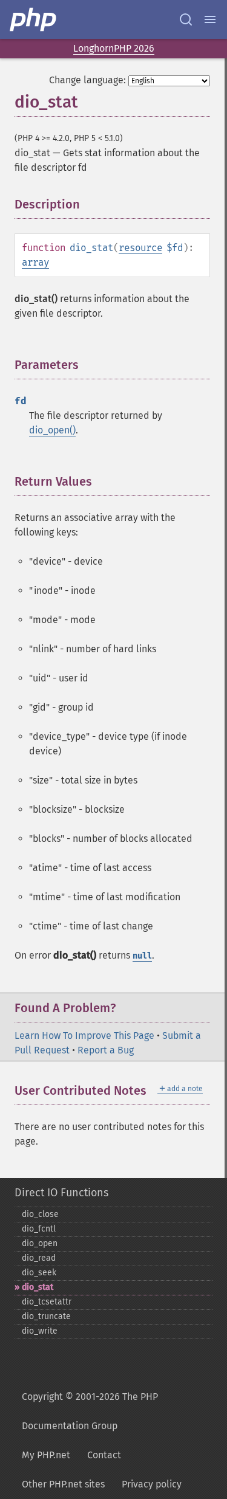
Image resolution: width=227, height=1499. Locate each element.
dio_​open (40, 1243)
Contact (104, 1455)
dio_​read (39, 1258)
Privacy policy (152, 1484)
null (142, 956)
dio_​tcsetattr (46, 1302)
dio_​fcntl (39, 1229)
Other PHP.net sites (63, 1484)
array (35, 262)
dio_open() (52, 430)
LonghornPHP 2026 (113, 48)
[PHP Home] (34, 19)
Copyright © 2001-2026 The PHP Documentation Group (90, 1411)
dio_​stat (37, 1287)
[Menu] (210, 19)
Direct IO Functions (61, 1192)
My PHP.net (46, 1455)
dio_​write (40, 1331)
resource (140, 247)
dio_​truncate (46, 1316)
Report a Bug (105, 1050)
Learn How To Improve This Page (84, 1035)
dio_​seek (39, 1272)
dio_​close (40, 1214)
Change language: (87, 80)
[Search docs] (186, 19)
